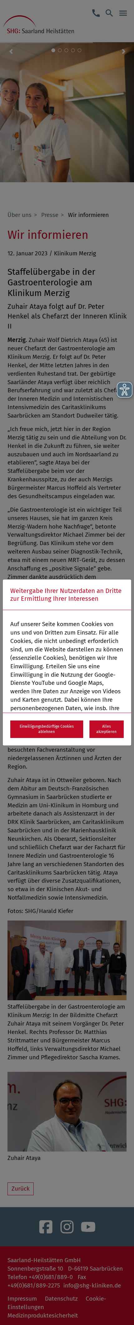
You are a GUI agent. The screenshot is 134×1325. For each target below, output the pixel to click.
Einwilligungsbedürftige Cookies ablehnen (47, 729)
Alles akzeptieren (106, 729)
